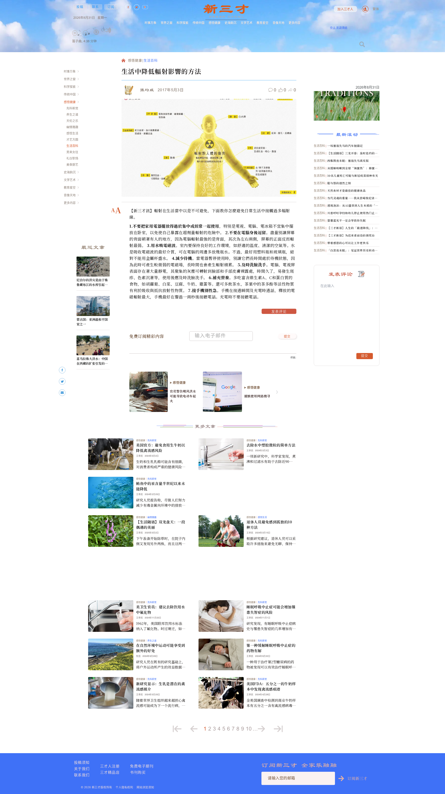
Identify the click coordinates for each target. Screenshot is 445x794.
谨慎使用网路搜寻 (257, 396)
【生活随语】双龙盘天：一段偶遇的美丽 (160, 524)
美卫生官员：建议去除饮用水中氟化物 (160, 609)
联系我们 (82, 775)
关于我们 (82, 769)
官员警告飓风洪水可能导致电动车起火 (183, 396)
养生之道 (72, 114)
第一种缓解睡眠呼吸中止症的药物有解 (271, 648)
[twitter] (62, 381)
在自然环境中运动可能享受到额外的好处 (160, 648)
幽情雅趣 (72, 126)
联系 (95, 7)
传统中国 (198, 22)
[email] (62, 393)
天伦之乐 (72, 120)
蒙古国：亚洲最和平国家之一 (92, 321)
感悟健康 (214, 22)
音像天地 (278, 22)
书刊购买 (138, 772)
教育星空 (262, 22)
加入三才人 (345, 9)
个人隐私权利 (124, 787)
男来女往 (72, 152)
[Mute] (107, 30)
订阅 (110, 7)
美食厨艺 (72, 164)
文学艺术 (246, 22)
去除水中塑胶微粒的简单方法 (271, 445)
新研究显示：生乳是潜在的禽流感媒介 (160, 686)
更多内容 (294, 22)
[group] (96, 36)
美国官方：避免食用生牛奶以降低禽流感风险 (160, 447)
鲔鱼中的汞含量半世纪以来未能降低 (160, 486)
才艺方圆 (72, 139)
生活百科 (72, 145)
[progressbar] (116, 30)
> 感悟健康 (178, 382)
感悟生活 (72, 133)
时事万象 (150, 22)
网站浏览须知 (145, 787)
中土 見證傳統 (338, 27)
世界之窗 (166, 22)
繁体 (376, 9)
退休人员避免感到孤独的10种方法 (269, 524)
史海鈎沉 (230, 22)
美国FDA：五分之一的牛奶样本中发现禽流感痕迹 (271, 686)
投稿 (79, 7)
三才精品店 (110, 772)
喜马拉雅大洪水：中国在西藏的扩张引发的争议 (92, 361)
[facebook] (62, 370)
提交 (287, 336)
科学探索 (182, 22)
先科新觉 (72, 108)
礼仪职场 (72, 158)
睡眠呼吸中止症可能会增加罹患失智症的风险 (271, 609)
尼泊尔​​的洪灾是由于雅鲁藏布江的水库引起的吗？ (92, 282)
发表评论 (279, 312)
